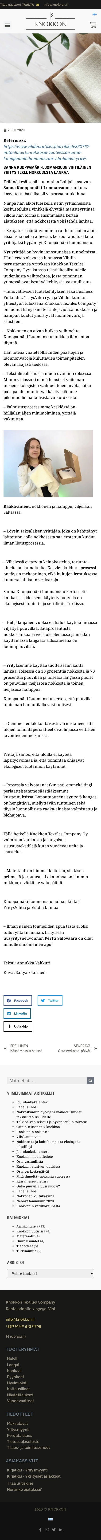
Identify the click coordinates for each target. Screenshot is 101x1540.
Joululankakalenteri (32, 1102)
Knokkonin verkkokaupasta (38, 1206)
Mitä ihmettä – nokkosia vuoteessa (43, 1176)
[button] (7, 25)
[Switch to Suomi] (94, 14)
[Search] (90, 1080)
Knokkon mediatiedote (34, 1156)
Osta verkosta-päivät (32, 1171)
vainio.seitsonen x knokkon (38, 1127)
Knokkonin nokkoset (32, 1132)
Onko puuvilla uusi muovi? (38, 1186)
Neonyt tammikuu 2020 (35, 1201)
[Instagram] (47, 1529)
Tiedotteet (24, 1246)
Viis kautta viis (28, 1136)
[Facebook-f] (40, 1529)
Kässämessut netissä (32, 1181)
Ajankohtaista (27, 1226)
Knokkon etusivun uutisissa (38, 1166)
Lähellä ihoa (26, 1107)
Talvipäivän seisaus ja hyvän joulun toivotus (51, 1122)
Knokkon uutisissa (30, 1231)
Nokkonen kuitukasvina (35, 1196)
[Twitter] (53, 1529)
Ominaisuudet (27, 1241)
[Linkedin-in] (60, 1529)
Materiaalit (25, 1236)
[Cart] (95, 25)
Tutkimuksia (26, 1251)
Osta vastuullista (29, 1161)
